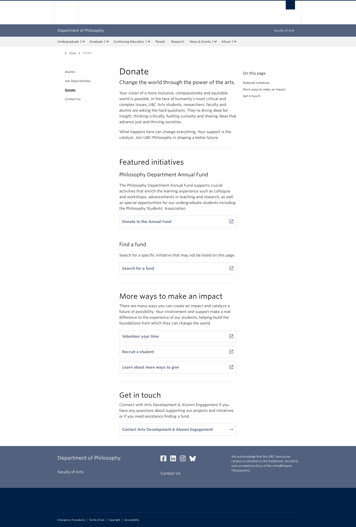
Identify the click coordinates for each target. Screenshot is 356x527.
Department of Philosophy (80, 30)
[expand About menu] (235, 41)
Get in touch (251, 96)
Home (59, 52)
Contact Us (73, 99)
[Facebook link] (164, 459)
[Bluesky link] (194, 459)
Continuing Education (129, 41)
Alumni (70, 72)
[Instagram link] (184, 459)
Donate (70, 90)
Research (177, 41)
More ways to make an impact (264, 89)
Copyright (114, 520)
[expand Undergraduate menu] (83, 41)
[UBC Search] (290, 5)
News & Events (200, 41)
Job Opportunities (77, 81)
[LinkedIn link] (174, 459)
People (160, 41)
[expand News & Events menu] (215, 41)
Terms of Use (96, 520)
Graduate (96, 41)
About (225, 41)
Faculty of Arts (284, 30)
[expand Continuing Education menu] (148, 41)
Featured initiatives (256, 82)
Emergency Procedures (71, 520)
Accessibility (131, 520)
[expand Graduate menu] (107, 41)
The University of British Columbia (66, 12)
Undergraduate (68, 41)
